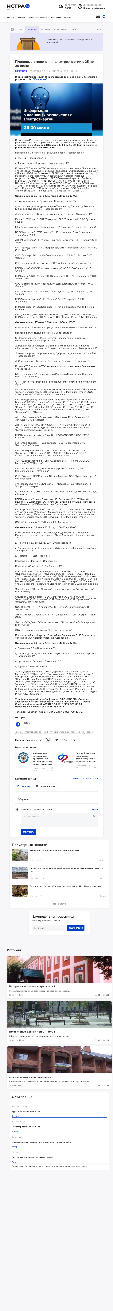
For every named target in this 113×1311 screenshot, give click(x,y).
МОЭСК (19, 732)
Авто (14, 1162)
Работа (15, 1131)
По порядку (23, 786)
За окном (45, 29)
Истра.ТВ (33, 17)
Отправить (28, 832)
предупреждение (32, 732)
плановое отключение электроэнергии (67, 732)
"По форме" (40, 79)
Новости (10, 17)
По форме (32, 29)
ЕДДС (89, 732)
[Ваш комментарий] (59, 820)
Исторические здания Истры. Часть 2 (32, 986)
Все (20, 29)
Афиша (43, 17)
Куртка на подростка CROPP (26, 1111)
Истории (21, 17)
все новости (59, 904)
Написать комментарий (85, 779)
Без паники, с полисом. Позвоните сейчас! (32, 1157)
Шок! (74, 29)
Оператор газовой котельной (26, 1126)
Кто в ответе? (60, 29)
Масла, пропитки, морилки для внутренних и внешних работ (42, 1142)
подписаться (75, 928)
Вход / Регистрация (94, 7)
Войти (95, 809)
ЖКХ (44, 732)
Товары (15, 1116)
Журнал (67, 17)
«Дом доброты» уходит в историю (30, 1077)
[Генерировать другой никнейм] (55, 809)
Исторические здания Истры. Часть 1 (32, 1031)
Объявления (55, 17)
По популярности (46, 786)
